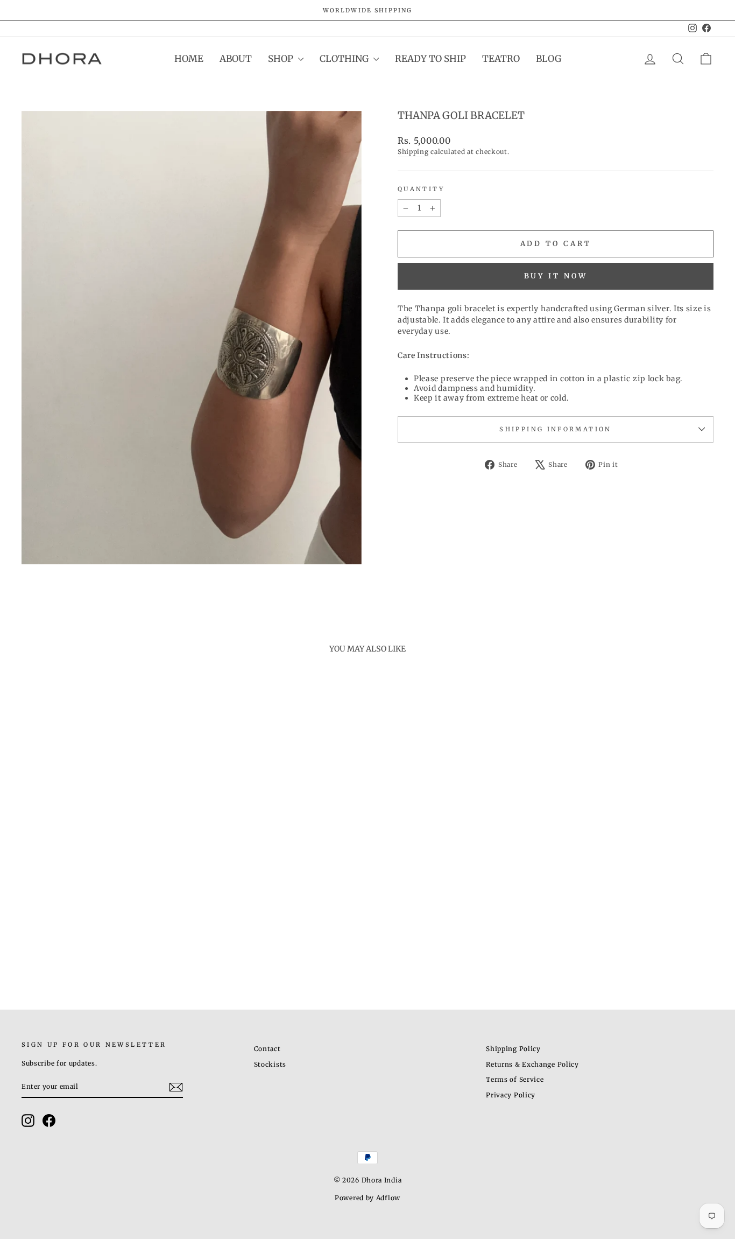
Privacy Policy (510, 1095)
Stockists (270, 1064)
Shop (281, 59)
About (236, 59)
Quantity (421, 189)
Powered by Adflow (367, 1198)
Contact (267, 1049)
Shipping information (555, 429)
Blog (548, 59)
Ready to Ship (430, 59)
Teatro (501, 59)
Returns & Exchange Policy (532, 1064)
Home (188, 59)
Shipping (413, 152)
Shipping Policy (513, 1049)
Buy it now (556, 276)
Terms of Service (514, 1079)
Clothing (345, 59)
